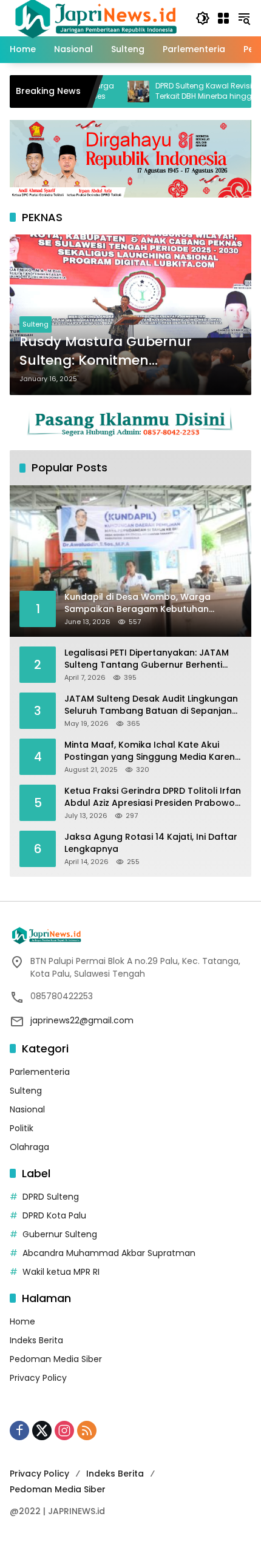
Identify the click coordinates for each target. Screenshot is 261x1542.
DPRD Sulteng (50, 1197)
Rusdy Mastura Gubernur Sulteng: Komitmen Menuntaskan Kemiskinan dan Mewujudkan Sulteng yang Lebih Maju (130, 351)
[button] (202, 18)
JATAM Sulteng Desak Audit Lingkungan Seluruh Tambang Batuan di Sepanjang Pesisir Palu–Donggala (151, 705)
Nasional (27, 1109)
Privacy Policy (38, 1378)
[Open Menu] (223, 18)
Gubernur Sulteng (59, 1234)
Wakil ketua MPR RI (61, 1272)
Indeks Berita (36, 1340)
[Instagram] (64, 1430)
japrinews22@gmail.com (82, 1020)
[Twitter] (42, 1430)
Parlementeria (40, 1072)
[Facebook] (19, 1430)
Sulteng (35, 324)
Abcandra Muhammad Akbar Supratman (108, 1253)
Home (22, 1321)
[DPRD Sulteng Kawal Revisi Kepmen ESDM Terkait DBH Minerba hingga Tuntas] (109, 91)
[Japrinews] (96, 18)
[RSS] (87, 1430)
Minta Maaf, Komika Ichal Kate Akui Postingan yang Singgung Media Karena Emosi (152, 751)
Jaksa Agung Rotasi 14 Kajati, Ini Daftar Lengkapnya (150, 843)
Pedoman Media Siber (56, 1359)
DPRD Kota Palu (54, 1215)
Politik (21, 1128)
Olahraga (29, 1147)
